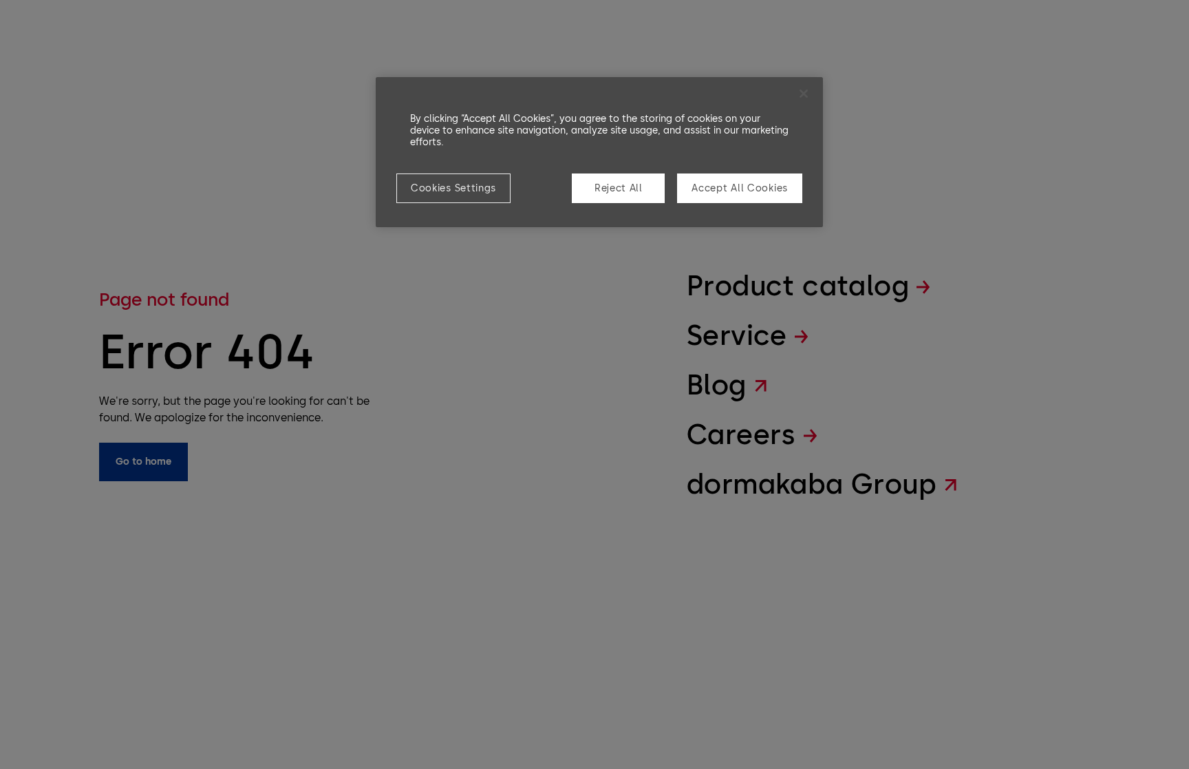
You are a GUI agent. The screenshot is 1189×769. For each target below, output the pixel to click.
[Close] (804, 93)
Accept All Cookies (740, 188)
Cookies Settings (453, 188)
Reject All (618, 188)
